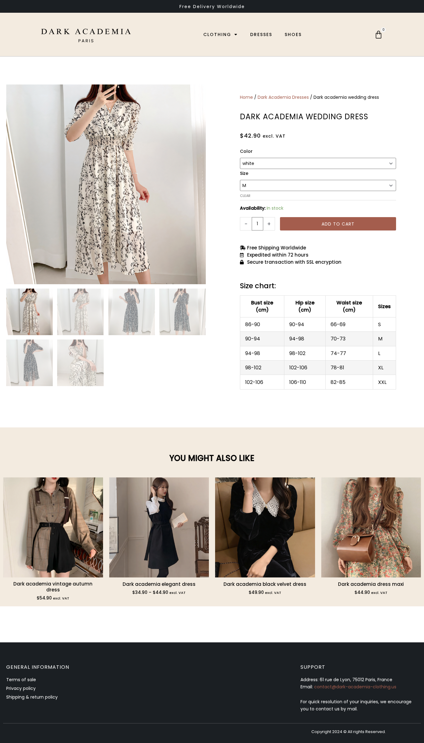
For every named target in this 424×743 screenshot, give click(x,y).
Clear (245, 195)
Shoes (293, 34)
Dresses (261, 34)
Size (244, 173)
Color (246, 151)
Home (246, 97)
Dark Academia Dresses (283, 97)
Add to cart (338, 224)
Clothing (217, 34)
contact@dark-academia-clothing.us (355, 687)
